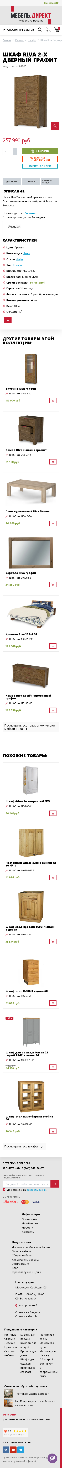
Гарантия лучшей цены (26, 1272)
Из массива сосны (47, 1336)
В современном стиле (49, 1372)
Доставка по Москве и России (31, 1247)
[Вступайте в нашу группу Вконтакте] (6, 1449)
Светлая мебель (9, 1353)
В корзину (42, 151)
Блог (15, 1268)
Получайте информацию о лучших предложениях (23, 1176)
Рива (26, 253)
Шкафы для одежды (27, 1361)
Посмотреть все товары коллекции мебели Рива (29, 726)
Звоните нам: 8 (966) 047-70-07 (23, 1168)
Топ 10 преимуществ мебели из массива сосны (35, 1403)
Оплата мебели (21, 1251)
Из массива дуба (47, 1345)
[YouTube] (13, 1449)
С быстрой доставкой (46, 1361)
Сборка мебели (22, 1255)
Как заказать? (51, 3)
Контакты (28, 1231)
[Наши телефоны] (48, 30)
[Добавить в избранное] (8, 320)
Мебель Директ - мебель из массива (30, 1419)
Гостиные (10, 1334)
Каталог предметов (20, 29)
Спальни (9, 1338)
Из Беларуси (48, 1351)
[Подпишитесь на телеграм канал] (20, 1449)
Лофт (19, 259)
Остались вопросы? (16, 1163)
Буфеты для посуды (27, 1336)
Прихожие (11, 1347)
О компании (29, 1219)
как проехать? (27, 1305)
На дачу (45, 1355)
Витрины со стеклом (27, 1369)
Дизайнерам (30, 1223)
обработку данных (37, 1189)
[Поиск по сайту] (40, 30)
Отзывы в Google (26, 1316)
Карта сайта (9, 1414)
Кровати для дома (28, 1353)
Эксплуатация (20, 1263)
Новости (27, 1227)
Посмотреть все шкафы (21, 1146)
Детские (9, 1343)
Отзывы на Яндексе (27, 1312)
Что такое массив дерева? (32, 1393)
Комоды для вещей (28, 1345)
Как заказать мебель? (25, 1259)
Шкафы (17, 265)
